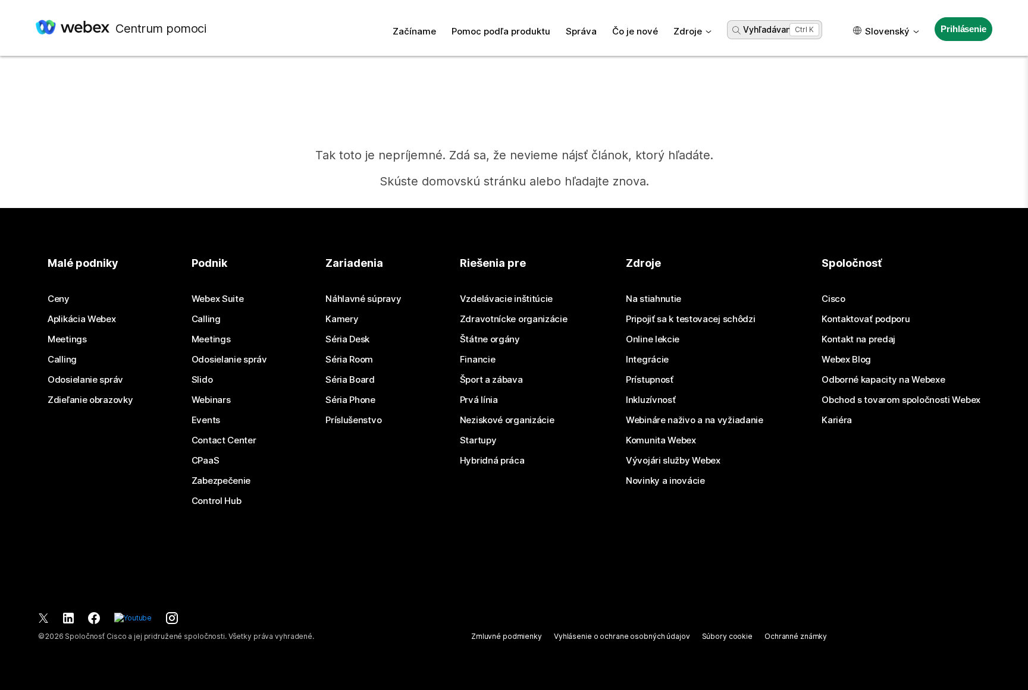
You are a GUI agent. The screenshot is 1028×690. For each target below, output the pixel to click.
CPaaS (206, 460)
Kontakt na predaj (858, 339)
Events (206, 420)
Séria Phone (350, 400)
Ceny (59, 299)
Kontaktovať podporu (866, 319)
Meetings (67, 339)
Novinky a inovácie (665, 481)
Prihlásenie (963, 29)
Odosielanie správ (85, 380)
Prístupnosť (649, 380)
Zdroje (687, 31)
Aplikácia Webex (82, 319)
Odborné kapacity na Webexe (883, 380)
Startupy (478, 440)
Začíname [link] (414, 31)
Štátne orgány (490, 339)
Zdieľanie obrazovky (90, 400)
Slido (202, 380)
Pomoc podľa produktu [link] (501, 31)
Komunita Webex (661, 440)
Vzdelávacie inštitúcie (506, 299)
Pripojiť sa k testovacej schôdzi (690, 319)
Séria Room (349, 359)
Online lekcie (652, 339)
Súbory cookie (727, 636)
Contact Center (224, 440)
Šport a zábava (491, 380)
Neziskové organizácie (507, 420)
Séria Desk (347, 339)
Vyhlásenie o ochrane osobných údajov (622, 636)
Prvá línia (479, 400)
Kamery (341, 319)
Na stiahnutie (653, 299)
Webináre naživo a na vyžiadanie (694, 420)
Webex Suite (218, 299)
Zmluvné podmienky (506, 636)
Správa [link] (581, 31)
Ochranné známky (795, 636)
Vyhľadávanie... (773, 29)
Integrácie (647, 359)
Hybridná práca (492, 460)
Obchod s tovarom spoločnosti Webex (901, 400)
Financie (478, 359)
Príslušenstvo (353, 420)
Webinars (211, 400)
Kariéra (837, 420)
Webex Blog (846, 359)
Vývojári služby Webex (673, 460)
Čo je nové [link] (635, 31)
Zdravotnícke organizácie (514, 319)
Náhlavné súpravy (363, 299)
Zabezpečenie (221, 481)
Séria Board (350, 380)
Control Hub (217, 501)
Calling (62, 359)
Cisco (833, 299)
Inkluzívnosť (650, 400)
